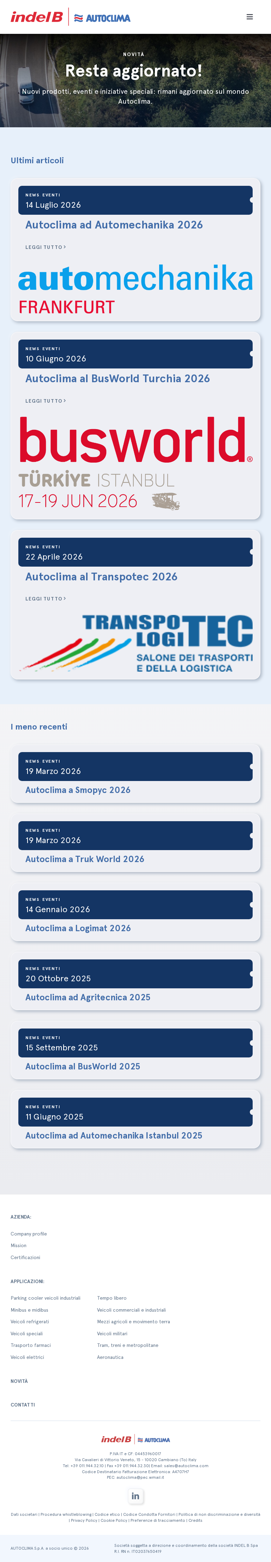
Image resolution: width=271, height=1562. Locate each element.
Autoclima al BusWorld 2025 (82, 1066)
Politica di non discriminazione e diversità (219, 1514)
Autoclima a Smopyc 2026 (78, 790)
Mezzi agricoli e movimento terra (133, 1321)
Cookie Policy (114, 1520)
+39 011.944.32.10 (87, 1465)
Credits (195, 1520)
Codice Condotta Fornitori (149, 1514)
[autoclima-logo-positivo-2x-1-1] (71, 6)
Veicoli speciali (27, 1333)
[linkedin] (135, 1496)
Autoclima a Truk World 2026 (84, 859)
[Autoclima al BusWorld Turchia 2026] (135, 464)
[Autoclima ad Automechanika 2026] (135, 288)
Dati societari (24, 1514)
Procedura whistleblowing (66, 1514)
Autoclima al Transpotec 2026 (101, 576)
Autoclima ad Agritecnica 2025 (88, 997)
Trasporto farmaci (31, 1345)
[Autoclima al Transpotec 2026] (135, 643)
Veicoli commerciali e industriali (131, 1310)
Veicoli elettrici (27, 1357)
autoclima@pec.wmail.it (140, 1477)
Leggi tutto (43, 247)
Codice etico (107, 1514)
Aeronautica (110, 1357)
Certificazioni (25, 1257)
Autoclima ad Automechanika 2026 (114, 224)
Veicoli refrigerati (30, 1321)
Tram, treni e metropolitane (127, 1345)
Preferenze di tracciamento (158, 1520)
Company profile (29, 1234)
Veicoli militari (112, 1333)
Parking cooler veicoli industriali (45, 1298)
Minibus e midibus (29, 1310)
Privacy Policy (84, 1520)
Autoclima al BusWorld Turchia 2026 (117, 378)
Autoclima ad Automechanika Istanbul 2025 (114, 1135)
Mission (18, 1245)
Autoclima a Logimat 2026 (78, 928)
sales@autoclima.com (186, 1465)
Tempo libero (112, 1298)
